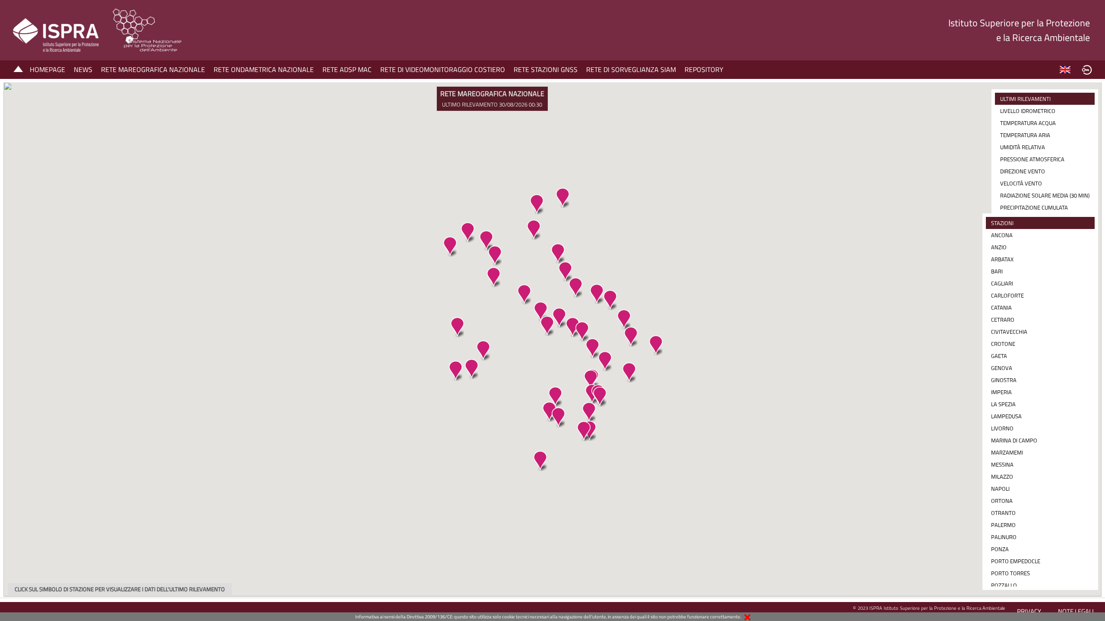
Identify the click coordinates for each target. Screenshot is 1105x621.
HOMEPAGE (47, 69)
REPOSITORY (704, 69)
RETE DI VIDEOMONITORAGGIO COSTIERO (442, 69)
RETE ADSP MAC (347, 69)
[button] (558, 253)
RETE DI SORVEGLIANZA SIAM (631, 69)
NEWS (83, 69)
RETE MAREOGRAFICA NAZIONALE (153, 69)
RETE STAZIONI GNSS (546, 69)
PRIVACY (1029, 611)
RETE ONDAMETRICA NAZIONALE (264, 69)
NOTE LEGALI (1075, 611)
